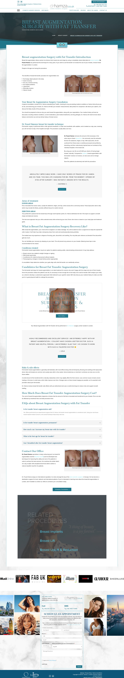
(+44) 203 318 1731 (101, 4)
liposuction (79, 138)
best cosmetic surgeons (76, 477)
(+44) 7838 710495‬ (71, 608)
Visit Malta (44, 10)
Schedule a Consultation (61, 489)
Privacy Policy (88, 673)
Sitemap (82, 673)
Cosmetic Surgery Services (31, 10)
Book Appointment (99, 2)
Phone (44, 633)
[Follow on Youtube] (21, 2)
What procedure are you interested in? (63, 643)
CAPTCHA (44, 664)
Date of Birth (45, 643)
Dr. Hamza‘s (70, 326)
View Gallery (61, 316)
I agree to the (50, 660)
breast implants (94, 60)
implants (84, 153)
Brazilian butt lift (39, 457)
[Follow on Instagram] (18, 2)
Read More (62, 189)
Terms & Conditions (97, 673)
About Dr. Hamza (92, 10)
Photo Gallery (74, 10)
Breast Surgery (63, 35)
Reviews (83, 10)
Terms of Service (52, 660)
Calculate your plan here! (74, 624)
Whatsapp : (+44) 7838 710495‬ (97, 6)
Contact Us (103, 10)
